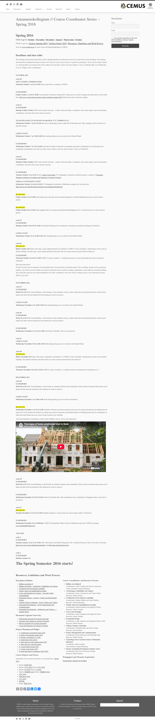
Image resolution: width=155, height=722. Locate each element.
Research (59, 9)
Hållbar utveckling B (26, 584)
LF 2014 (27, 670)
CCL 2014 (22, 679)
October (31, 40)
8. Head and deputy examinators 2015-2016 (33, 651)
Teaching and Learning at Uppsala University (34, 621)
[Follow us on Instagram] (15, 4)
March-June (69, 40)
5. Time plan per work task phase (30, 644)
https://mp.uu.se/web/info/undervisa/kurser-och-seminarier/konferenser (39, 187)
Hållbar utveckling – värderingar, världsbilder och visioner (38, 586)
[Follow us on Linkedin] (18, 4)
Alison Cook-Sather (48, 175)
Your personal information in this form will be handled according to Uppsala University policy (124, 39)
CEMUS (78, 718)
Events (49, 9)
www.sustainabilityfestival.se (25, 526)
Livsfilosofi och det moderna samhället (32, 589)
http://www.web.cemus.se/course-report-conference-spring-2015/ (41, 97)
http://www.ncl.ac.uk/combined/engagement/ (31, 545)
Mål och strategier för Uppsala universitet (32, 623)
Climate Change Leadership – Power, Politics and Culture (38, 602)
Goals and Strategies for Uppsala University (33, 626)
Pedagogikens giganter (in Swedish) (75, 661)
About (68, 9)
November (40, 40)
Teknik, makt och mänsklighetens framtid (32, 591)
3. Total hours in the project (28, 640)
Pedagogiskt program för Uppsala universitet (34, 619)
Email (113, 30)
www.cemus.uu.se (28, 47)
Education (17, 9)
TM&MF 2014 (29, 672)
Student (28, 9)
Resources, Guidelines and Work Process (85, 43)
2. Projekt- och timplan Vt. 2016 (29, 637)
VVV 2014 (28, 667)
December (50, 40)
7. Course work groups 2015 (28, 649)
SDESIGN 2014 (24, 676)
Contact (77, 9)
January (59, 40)
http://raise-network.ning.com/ (59, 545)
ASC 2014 (22, 674)
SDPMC (22, 681)
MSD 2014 (27, 683)
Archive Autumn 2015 (38, 43)
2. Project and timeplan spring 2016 (31, 635)
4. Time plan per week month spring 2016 (33, 642)
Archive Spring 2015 (58, 43)
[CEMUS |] (137, 6)
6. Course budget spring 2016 (29, 647)
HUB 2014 (28, 665)
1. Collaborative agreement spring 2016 (32, 633)
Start (7, 9)
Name (113, 23)
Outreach (38, 9)
